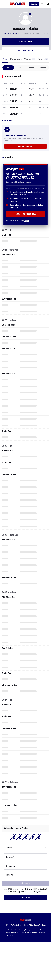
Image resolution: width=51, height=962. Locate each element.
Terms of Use (37, 930)
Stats (5, 59)
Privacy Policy (24, 930)
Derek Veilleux (40, 925)
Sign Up (34, 4)
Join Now (25, 897)
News (43, 59)
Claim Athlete (25, 41)
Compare (25, 883)
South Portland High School (12, 33)
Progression (16, 59)
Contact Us (12, 930)
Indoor (31, 68)
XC (20, 68)
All (8, 68)
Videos (29, 59)
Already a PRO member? (17, 220)
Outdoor (43, 68)
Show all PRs (7, 120)
